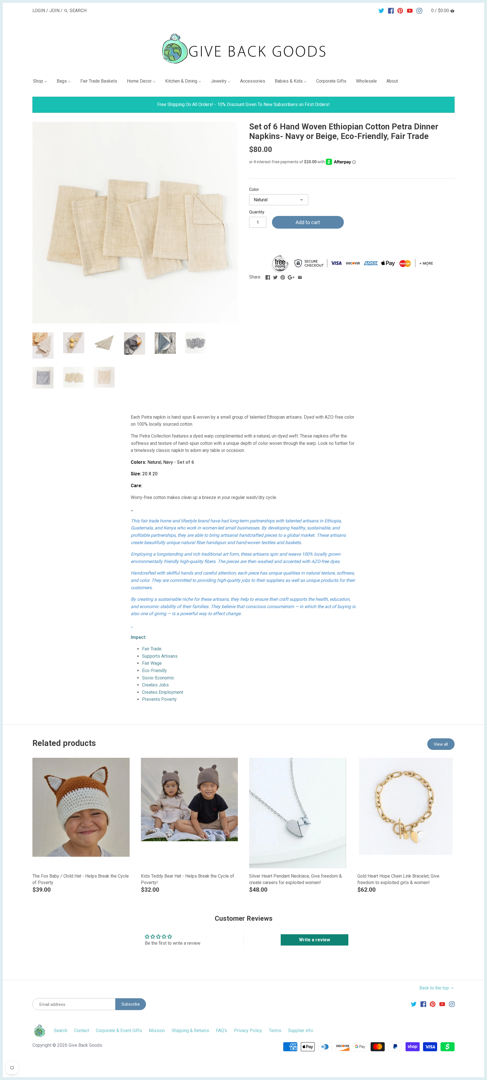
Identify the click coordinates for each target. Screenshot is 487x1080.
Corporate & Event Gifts (119, 1030)
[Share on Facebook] (267, 276)
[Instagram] (419, 10)
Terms (275, 1030)
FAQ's (221, 1030)
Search (60, 1030)
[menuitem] (42, 82)
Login (38, 10)
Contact (81, 1030)
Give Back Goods (85, 1045)
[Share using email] (300, 276)
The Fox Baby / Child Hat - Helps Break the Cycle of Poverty (80, 879)
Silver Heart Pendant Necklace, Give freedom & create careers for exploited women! (295, 879)
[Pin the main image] (282, 276)
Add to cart (308, 222)
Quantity (256, 212)
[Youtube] (410, 10)
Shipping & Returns (190, 1030)
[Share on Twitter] (275, 276)
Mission (157, 1030)
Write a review (314, 939)
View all (441, 744)
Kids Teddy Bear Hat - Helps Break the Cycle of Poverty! (187, 879)
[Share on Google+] (291, 276)
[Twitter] (381, 10)
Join (54, 10)
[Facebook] (391, 10)
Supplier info (300, 1030)
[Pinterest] (400, 10)
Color (254, 189)
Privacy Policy (248, 1030)
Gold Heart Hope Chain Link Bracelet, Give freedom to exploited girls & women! (398, 879)
